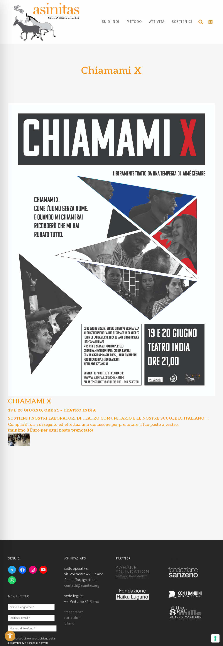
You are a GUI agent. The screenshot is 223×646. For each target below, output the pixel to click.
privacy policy (16, 642)
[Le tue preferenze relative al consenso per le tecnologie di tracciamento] (215, 638)
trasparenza (74, 612)
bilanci (69, 623)
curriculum (72, 618)
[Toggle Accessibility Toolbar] (10, 636)
